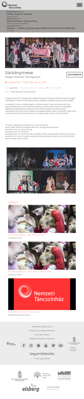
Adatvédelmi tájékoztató (42, 327)
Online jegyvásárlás (42, 359)
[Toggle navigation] (79, 5)
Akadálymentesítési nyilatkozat (42, 339)
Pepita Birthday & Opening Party (22, 21)
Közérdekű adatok (42, 335)
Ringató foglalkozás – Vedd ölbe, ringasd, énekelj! (30, 272)
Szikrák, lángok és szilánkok (19, 14)
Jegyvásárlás (74, 75)
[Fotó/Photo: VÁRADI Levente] (24, 159)
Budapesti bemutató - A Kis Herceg (24, 312)
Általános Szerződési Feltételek (42, 331)
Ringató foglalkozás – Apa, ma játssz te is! (26, 235)
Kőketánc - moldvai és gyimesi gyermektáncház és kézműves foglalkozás (41, 28)
